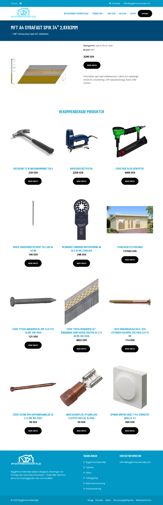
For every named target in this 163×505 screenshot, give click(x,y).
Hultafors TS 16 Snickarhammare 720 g (33, 168)
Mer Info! (92, 65)
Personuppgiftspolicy (123, 500)
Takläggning (92, 478)
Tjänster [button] (97, 13)
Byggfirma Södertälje (76, 13)
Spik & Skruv (102, 45)
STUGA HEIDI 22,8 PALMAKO (130, 247)
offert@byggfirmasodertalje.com (136, 3)
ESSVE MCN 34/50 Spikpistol (130, 168)
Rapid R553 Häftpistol (81, 168)
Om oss (111, 13)
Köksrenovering (93, 488)
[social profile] (21, 3)
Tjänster (90, 467)
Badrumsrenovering (95, 483)
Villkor (108, 500)
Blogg (122, 13)
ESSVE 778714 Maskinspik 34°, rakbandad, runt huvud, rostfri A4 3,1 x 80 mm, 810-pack (81, 332)
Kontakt (99, 500)
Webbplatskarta (143, 500)
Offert (144, 13)
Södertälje (116, 3)
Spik (111, 45)
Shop (133, 13)
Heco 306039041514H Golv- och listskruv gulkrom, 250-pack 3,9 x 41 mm (130, 332)
